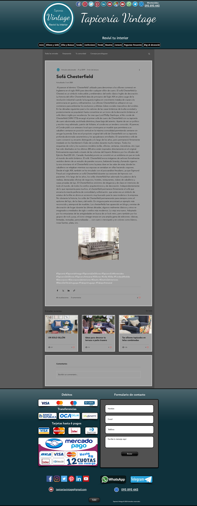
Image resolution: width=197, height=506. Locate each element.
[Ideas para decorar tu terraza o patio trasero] (99, 325)
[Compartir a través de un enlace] (74, 290)
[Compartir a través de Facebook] (57, 290)
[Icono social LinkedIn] (79, 479)
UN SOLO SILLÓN (56, 337)
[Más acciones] (139, 69)
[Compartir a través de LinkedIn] (68, 290)
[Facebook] (50, 479)
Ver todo (149, 311)
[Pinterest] (71, 479)
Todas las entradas (51, 54)
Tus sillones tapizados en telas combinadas (134, 339)
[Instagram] (57, 479)
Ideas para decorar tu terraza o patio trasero (96, 339)
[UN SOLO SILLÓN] (61, 325)
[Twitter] (64, 479)
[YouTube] (86, 479)
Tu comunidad (81, 54)
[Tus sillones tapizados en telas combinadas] (135, 325)
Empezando (67, 54)
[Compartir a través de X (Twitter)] (63, 290)
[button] (149, 54)
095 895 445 (129, 489)
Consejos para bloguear (99, 54)
